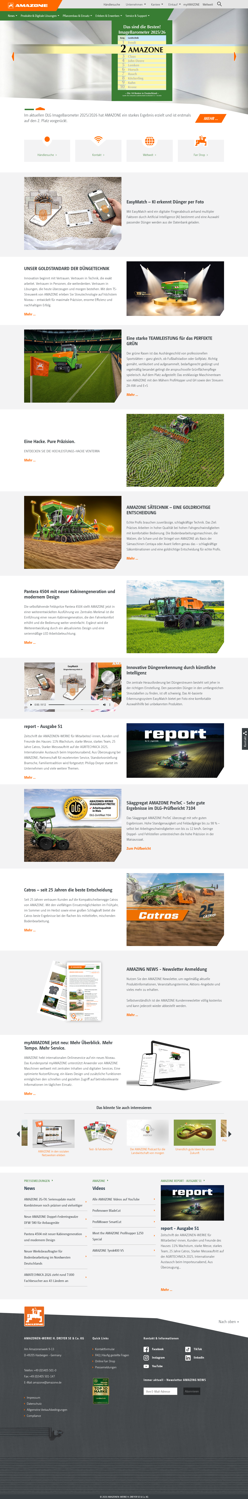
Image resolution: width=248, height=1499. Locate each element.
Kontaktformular (105, 1348)
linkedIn (198, 1357)
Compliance (34, 1415)
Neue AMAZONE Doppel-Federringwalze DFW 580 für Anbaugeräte (51, 1219)
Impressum (33, 1397)
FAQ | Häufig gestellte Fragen (112, 1354)
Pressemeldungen (37, 1180)
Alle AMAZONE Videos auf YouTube (116, 1199)
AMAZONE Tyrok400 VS (108, 1250)
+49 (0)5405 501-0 (45, 1370)
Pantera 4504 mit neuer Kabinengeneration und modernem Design (53, 1237)
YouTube (157, 1365)
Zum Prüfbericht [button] (139, 848)
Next (230, 1134)
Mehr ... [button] (30, 314)
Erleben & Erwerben (107, 15)
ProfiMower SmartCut (106, 1221)
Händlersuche (112, 4)
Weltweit (208, 4)
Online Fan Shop (105, 1360)
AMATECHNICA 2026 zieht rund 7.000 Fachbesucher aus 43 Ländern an (49, 1277)
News (11, 15)
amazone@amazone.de (47, 1382)
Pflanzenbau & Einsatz (76, 15)
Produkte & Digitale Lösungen (39, 15)
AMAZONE (98, 1180)
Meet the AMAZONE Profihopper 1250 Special (117, 1236)
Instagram (158, 1357)
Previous (18, 1134)
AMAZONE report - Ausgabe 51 (181, 1180)
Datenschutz (34, 1403)
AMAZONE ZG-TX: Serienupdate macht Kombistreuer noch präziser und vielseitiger (53, 1202)
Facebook (157, 1348)
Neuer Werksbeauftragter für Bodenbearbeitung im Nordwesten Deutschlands (47, 1257)
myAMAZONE (191, 4)
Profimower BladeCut (106, 1210)
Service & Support (136, 15)
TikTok (197, 1348)
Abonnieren (192, 1391)
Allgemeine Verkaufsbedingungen (47, 1409)
